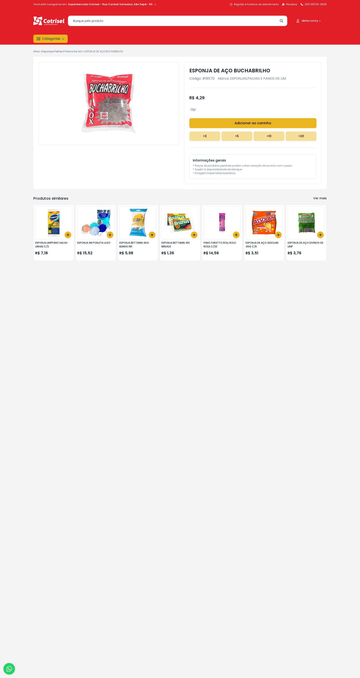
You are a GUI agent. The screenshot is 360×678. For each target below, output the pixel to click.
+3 (205, 136)
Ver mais (320, 198)
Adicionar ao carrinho (253, 123)
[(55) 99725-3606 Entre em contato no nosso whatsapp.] (9, 669)
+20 (301, 136)
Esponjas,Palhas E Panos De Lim (62, 51)
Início (36, 51)
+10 (269, 136)
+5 (237, 136)
